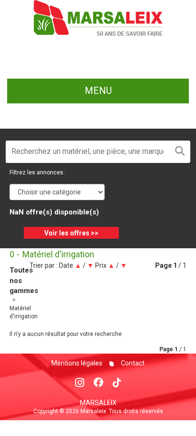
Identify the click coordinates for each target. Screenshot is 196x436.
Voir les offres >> (71, 233)
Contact (132, 363)
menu (98, 90)
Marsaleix (98, 402)
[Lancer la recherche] (179, 152)
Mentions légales (76, 363)
